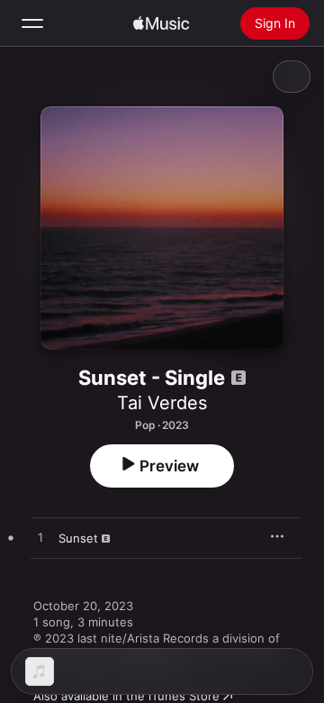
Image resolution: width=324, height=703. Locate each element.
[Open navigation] (32, 23)
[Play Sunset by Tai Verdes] (40, 538)
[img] (161, 23)
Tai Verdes (162, 403)
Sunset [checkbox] (78, 538)
